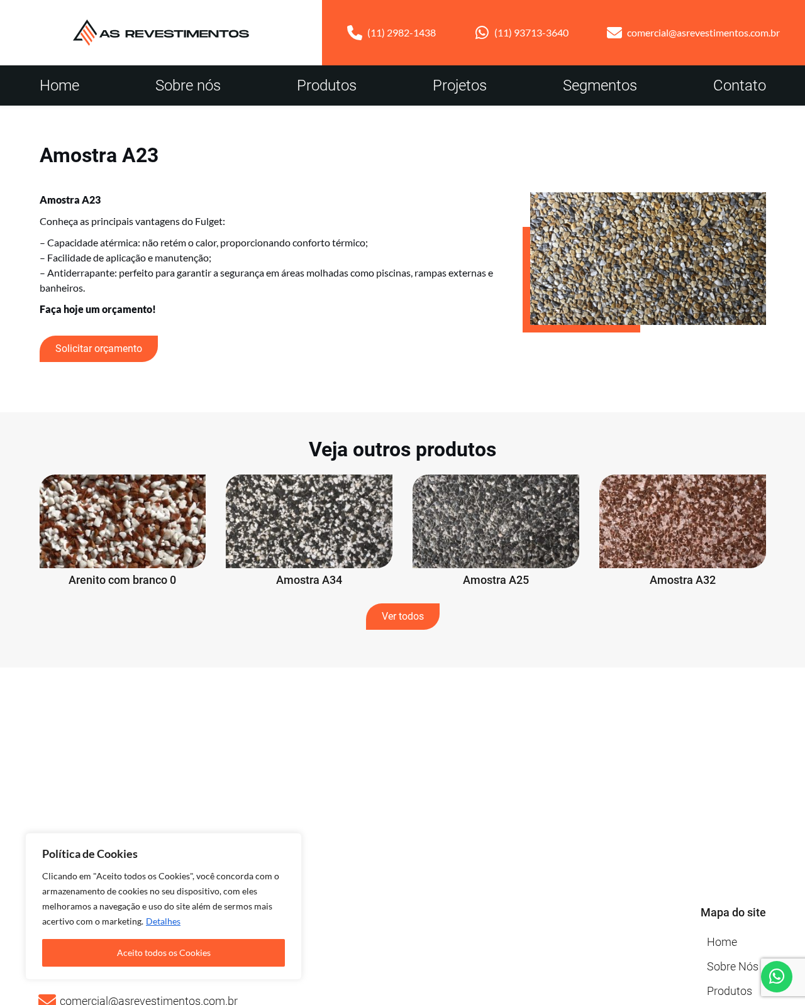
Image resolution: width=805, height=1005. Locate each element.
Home (59, 85)
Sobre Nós (732, 966)
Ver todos (403, 616)
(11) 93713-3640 (531, 32)
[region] (163, 906)
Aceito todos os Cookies (164, 952)
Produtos (327, 85)
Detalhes (163, 921)
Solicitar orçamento (98, 348)
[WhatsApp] (776, 976)
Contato (739, 85)
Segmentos (600, 85)
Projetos (460, 85)
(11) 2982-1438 (401, 32)
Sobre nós (188, 85)
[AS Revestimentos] (161, 32)
